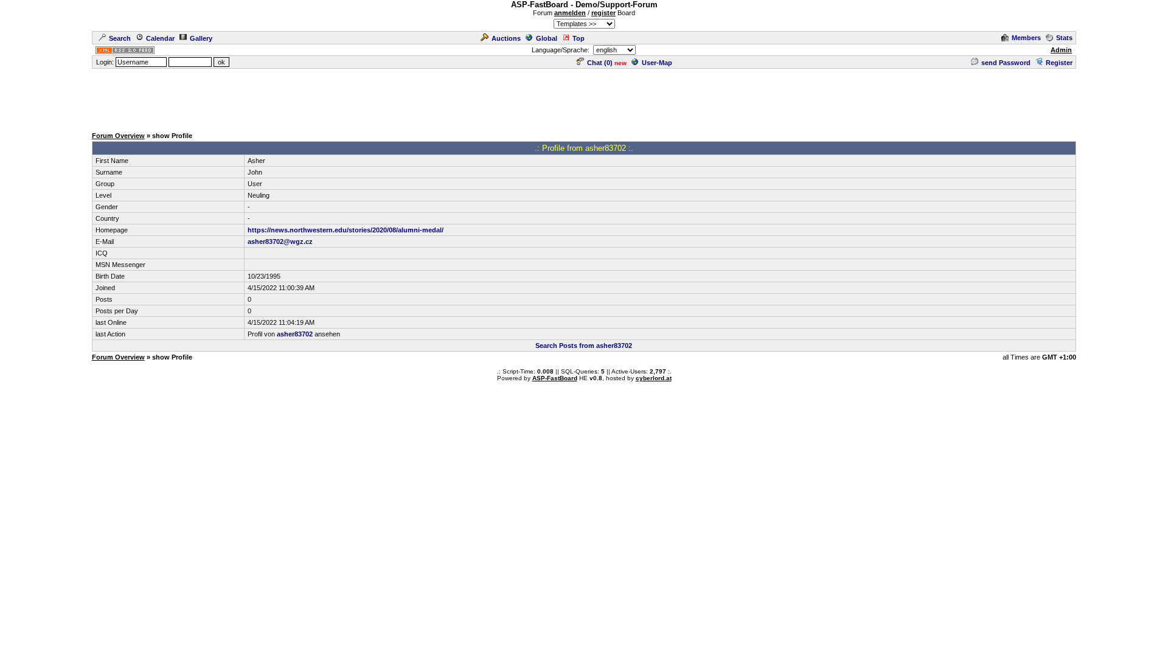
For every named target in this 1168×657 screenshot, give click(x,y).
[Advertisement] (584, 97)
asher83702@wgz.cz (280, 241)
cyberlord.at (654, 378)
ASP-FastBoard (554, 378)
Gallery (201, 38)
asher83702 (295, 334)
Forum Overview (118, 135)
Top (578, 38)
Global (546, 38)
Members (1026, 37)
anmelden (570, 12)
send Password (1006, 62)
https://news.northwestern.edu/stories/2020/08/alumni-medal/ (345, 230)
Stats (1064, 37)
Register (1059, 62)
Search (120, 38)
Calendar (160, 38)
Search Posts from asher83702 (583, 345)
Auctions (506, 38)
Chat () (600, 62)
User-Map (657, 62)
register (603, 12)
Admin (1061, 50)
